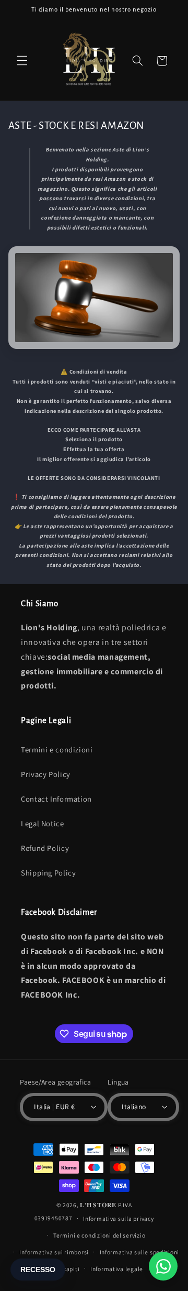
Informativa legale (116, 1269)
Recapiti (67, 1269)
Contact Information (56, 799)
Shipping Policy (48, 873)
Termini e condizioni (57, 749)
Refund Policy (45, 848)
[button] (22, 61)
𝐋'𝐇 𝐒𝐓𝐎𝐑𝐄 (98, 1205)
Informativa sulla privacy (118, 1218)
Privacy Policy (45, 774)
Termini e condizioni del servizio (99, 1235)
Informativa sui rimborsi (54, 1252)
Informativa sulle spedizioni (140, 1252)
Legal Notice (42, 823)
